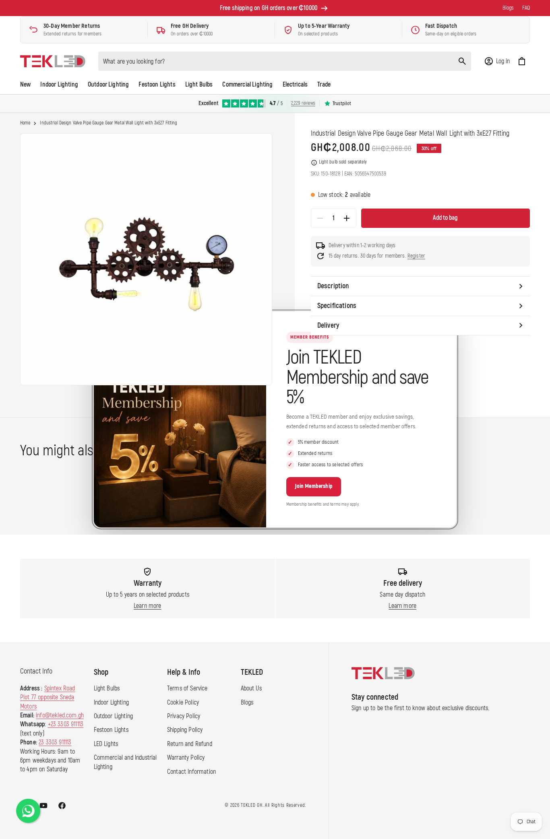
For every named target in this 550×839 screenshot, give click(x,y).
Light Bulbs (107, 688)
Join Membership (314, 486)
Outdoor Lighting (113, 716)
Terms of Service (187, 688)
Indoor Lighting (111, 702)
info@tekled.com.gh (60, 715)
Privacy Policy (183, 716)
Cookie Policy (183, 702)
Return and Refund (189, 744)
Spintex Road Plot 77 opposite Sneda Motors (47, 697)
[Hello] (28, 811)
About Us (251, 688)
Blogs (247, 702)
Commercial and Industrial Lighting (125, 762)
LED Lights (106, 744)
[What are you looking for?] (462, 61)
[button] (497, 61)
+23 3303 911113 (65, 724)
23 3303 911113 (55, 742)
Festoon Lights (111, 730)
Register (416, 255)
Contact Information (191, 772)
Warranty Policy (186, 758)
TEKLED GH (251, 805)
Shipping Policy (185, 730)
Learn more (147, 606)
